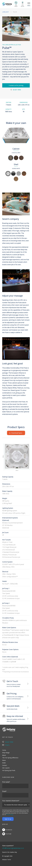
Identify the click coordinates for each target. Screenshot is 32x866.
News (4, 760)
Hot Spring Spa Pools (8, 770)
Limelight (5, 12)
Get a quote (6, 768)
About (4, 755)
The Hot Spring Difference (10, 758)
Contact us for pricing (16, 85)
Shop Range (6, 752)
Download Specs (16, 433)
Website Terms (6, 859)
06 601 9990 (17, 90)
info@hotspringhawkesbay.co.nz (13, 848)
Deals (4, 763)
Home (4, 750)
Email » (7, 745)
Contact (4, 765)
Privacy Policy (9, 814)
